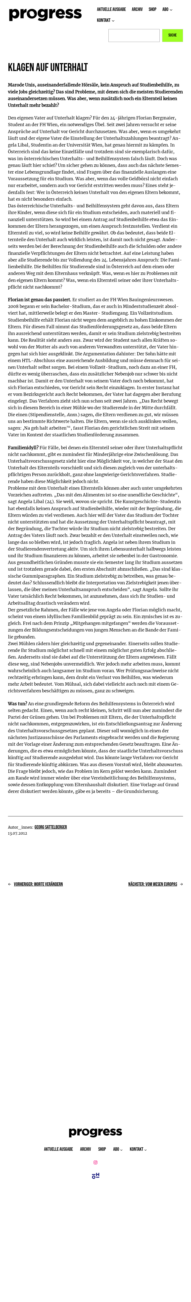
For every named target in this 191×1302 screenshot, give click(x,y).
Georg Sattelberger (51, 827)
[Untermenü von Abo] (171, 9)
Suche (172, 35)
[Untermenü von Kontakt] (113, 20)
